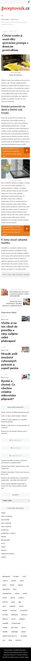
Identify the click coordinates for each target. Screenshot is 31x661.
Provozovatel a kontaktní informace (15, 650)
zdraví (23, 632)
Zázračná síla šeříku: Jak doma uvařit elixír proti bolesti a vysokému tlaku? (14, 461)
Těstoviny (14, 627)
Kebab (17, 593)
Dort (4, 585)
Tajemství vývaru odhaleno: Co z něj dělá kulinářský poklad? (14, 421)
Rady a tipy (13, 31)
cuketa (5, 581)
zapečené (14, 632)
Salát (13, 619)
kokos (25, 593)
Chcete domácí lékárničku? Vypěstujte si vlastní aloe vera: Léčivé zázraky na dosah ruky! (14, 486)
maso (13, 602)
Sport (3, 547)
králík (12, 598)
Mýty (4, 606)
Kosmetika (5, 530)
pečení (5, 610)
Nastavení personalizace (11, 652)
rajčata (24, 615)
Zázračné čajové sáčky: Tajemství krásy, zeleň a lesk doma (15, 467)
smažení (5, 623)
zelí (4, 640)
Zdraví (3, 557)
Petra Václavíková (15, 75)
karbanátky (7, 593)
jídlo (15, 589)
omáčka (12, 606)
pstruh (5, 615)
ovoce (21, 606)
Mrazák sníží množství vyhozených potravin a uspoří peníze (9, 361)
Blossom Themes (16, 655)
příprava (14, 615)
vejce (23, 627)
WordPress (6, 657)
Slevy (3, 543)
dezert (13, 581)
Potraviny (24, 610)
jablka (20, 585)
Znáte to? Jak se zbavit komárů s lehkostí (14, 416)
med (20, 602)
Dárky (3, 513)
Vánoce (3, 550)
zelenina (24, 636)
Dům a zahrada (6, 516)
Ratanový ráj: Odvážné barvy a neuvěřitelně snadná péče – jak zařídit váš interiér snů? (14, 479)
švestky (19, 640)
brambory (6, 576)
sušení (5, 627)
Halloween (5, 520)
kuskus (21, 598)
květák (5, 602)
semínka (22, 619)
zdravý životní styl (10, 636)
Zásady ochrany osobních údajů (19, 657)
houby (12, 585)
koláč (5, 598)
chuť (24, 576)
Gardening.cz (16, 455)
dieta (22, 581)
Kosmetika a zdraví (8, 533)
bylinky (16, 576)
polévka (14, 610)
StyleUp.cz (16, 448)
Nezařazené (5, 540)
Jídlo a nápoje (6, 523)
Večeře (5, 632)
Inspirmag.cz (16, 440)
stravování (16, 623)
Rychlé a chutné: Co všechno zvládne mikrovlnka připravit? (8, 390)
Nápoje (3, 537)
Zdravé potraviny (7, 554)
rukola (5, 619)
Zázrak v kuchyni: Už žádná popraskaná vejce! (15, 412)
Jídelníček (6, 589)
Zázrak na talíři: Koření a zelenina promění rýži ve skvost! (15, 426)
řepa (10, 640)
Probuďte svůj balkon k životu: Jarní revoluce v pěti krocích (15, 473)
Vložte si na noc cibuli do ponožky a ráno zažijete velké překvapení (9, 332)
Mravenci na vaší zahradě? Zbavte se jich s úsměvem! (14, 432)
